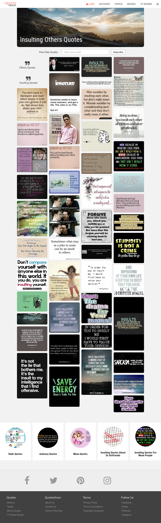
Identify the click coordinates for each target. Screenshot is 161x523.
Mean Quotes (48, 453)
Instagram (127, 514)
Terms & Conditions (93, 506)
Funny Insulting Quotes (145, 453)
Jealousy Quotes (15, 453)
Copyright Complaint (93, 510)
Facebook (126, 502)
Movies (131, 3)
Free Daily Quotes (48, 52)
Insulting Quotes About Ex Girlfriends (80, 454)
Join (91, 3)
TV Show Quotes (15, 514)
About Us (49, 502)
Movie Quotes (14, 510)
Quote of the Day (53, 510)
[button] (157, 4)
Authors (104, 3)
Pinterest (126, 510)
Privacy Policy (90, 502)
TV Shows (146, 3)
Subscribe (118, 52)
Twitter (125, 506)
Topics (118, 3)
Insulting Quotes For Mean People (113, 454)
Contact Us (50, 506)
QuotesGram (10, 4)
